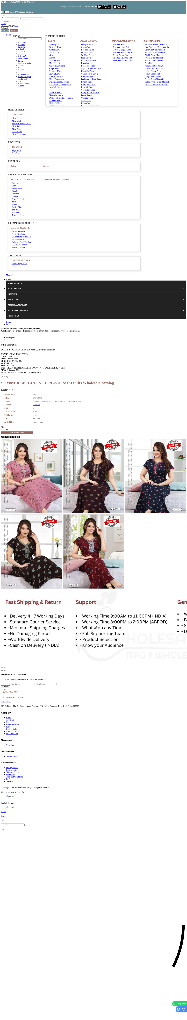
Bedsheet (14, 166)
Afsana (21, 86)
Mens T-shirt (17, 126)
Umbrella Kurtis (55, 103)
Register (29, 12)
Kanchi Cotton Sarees (90, 106)
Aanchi (21, 70)
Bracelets (15, 183)
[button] (93, 1017)
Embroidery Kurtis (56, 106)
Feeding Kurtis (55, 44)
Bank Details (11, 729)
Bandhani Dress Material (155, 52)
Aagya (20, 61)
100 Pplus (22, 42)
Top (51, 90)
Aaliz (20, 67)
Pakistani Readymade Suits (124, 52)
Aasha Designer (24, 77)
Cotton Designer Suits (122, 50)
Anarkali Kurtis (55, 87)
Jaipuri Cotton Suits (153, 74)
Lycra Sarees (86, 63)
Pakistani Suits (119, 44)
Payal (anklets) (18, 199)
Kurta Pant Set (55, 63)
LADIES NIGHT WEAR (21, 260)
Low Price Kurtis (56, 76)
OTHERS (36, 405)
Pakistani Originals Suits (123, 58)
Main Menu (11, 275)
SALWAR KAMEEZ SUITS (123, 41)
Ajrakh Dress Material (154, 55)
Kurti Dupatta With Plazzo (60, 84)
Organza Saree (87, 98)
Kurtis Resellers (18, 234)
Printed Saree (86, 52)
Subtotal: (4, 28)
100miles (21, 44)
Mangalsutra (17, 188)
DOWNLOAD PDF (11, 437)
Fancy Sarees (86, 95)
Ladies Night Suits (19, 264)
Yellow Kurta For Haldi (21, 123)
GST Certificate (12, 731)
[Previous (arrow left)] (2, 670)
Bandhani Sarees (88, 66)
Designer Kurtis (55, 47)
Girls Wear (16, 153)
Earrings (15, 194)
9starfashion (23, 58)
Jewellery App (18, 215)
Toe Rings (16, 210)
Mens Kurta (16, 118)
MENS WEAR (17, 115)
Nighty (15, 266)
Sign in (22, 12)
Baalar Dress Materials (154, 60)
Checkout (14, 30)
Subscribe (5, 687)
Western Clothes (18, 247)
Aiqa (20, 88)
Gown (51, 55)
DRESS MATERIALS (152, 41)
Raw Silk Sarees (87, 87)
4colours (21, 51)
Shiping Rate (11, 756)
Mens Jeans (16, 129)
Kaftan (52, 58)
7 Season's (22, 56)
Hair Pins (15, 212)
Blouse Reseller (18, 239)
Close (15, 26)
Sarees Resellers (18, 231)
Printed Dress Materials (154, 79)
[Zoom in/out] (5, 667)
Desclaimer (10, 774)
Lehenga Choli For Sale (21, 242)
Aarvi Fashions (24, 74)
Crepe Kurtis (54, 68)
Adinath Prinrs (24, 83)
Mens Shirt (16, 121)
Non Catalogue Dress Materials (157, 47)
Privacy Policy (12, 768)
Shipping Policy (12, 772)
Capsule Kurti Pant (57, 66)
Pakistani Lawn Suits (121, 47)
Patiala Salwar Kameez (122, 55)
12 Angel (21, 47)
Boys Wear (16, 150)
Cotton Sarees (86, 47)
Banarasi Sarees (87, 50)
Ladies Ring (17, 207)
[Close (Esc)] (2, 667)
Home (8, 35)
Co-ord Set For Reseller (21, 237)
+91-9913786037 (10, 2)
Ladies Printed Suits (153, 71)
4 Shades (21, 49)
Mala (14, 202)
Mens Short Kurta (19, 134)
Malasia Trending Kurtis (59, 82)
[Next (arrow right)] (5, 670)
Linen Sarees (86, 82)
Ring (14, 186)
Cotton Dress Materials (154, 68)
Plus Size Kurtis (55, 71)
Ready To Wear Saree (90, 92)
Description (10, 337)
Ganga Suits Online (153, 76)
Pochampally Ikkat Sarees (91, 79)
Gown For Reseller (19, 245)
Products (9, 324)
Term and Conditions (14, 777)
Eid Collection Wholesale (123, 60)
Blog (8, 727)
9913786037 (6, 702)
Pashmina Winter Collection (156, 44)
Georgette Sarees (88, 90)
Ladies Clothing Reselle (20, 228)
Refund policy (12, 770)
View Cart (5, 30)
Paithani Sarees (87, 76)
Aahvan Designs (24, 63)
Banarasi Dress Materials (155, 50)
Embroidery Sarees (88, 60)
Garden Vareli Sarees (89, 74)
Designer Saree (87, 44)
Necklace (15, 196)
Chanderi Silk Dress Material (156, 84)
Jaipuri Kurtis (54, 60)
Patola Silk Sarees (88, 84)
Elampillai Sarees (88, 71)
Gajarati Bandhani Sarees (91, 68)
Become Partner (12, 724)
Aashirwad (22, 79)
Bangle (15, 191)
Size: (3, 427)
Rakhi (14, 204)
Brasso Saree (86, 103)
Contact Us (14, 12)
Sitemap (9, 781)
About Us (10, 720)
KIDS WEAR (16, 147)
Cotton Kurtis (54, 50)
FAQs (8, 779)
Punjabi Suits (150, 63)
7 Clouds (21, 54)
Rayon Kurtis (54, 74)
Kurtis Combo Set (56, 79)
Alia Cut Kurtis (55, 92)
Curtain (45, 166)
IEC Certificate (12, 733)
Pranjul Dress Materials (154, 58)
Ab (19, 81)
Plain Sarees (86, 58)
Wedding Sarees (87, 55)
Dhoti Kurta (17, 131)
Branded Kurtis (55, 100)
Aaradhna (22, 72)
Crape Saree (86, 100)
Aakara (21, 65)
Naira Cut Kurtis (56, 95)
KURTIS (51, 41)
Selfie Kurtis (54, 52)
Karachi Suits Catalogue (154, 66)
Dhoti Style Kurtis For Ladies (61, 98)
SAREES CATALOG (88, 41)
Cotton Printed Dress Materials (157, 82)
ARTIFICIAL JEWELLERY (22, 180)
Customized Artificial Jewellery (55, 180)
